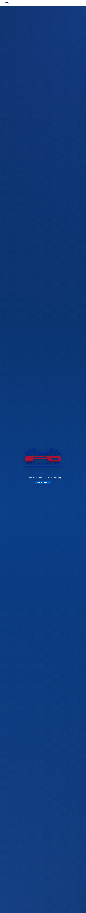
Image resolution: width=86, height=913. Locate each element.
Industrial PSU (40, 3)
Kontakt (58, 3)
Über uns (53, 3)
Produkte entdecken (42, 482)
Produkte (33, 3)
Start (28, 3)
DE (80, 3)
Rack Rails (47, 3)
